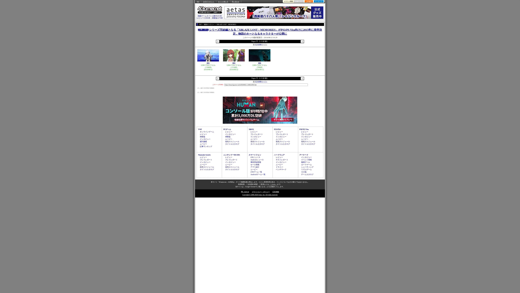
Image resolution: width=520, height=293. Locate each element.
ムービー (203, 144)
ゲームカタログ (307, 174)
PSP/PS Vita (304, 129)
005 (234, 63)
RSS (198, 1)
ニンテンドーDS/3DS (231, 155)
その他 (303, 172)
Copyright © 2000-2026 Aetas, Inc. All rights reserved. (260, 195)
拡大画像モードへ (261, 44)
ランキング (318, 1)
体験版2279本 (217, 18)
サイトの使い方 (223, 1)
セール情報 (255, 165)
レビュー (203, 134)
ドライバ (279, 167)
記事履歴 (309, 1)
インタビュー (205, 139)
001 (208, 63)
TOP (200, 129)
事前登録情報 (256, 162)
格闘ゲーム (305, 162)
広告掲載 (275, 192)
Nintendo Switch (204, 155)
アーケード (303, 155)
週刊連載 (203, 142)
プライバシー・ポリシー (261, 192)
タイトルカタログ (232, 144)
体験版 (202, 137)
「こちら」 (273, 184)
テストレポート (282, 160)
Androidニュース (257, 160)
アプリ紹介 (255, 167)
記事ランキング (206, 146)
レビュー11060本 (203, 18)
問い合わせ (235, 1)
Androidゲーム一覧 (258, 174)
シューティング (307, 167)
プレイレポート (257, 134)
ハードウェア (279, 155)
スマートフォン (255, 155)
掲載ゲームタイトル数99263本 (210, 16)
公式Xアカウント (208, 1)
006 (259, 63)
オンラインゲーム (207, 132)
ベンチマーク (281, 169)
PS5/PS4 (277, 129)
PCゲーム (227, 129)
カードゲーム (306, 165)
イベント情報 (306, 160)
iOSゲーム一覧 (256, 172)
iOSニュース (255, 157)
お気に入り (299, 1)
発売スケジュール (232, 142)
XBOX (251, 129)
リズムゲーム (306, 169)
